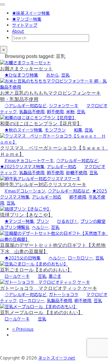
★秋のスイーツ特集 (23, 130)
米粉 (70, 111)
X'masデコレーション (24, 191)
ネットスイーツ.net (56, 358)
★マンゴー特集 (26, 19)
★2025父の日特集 (22, 258)
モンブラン (55, 130)
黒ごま (55, 276)
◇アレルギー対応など (25, 105)
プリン (42, 221)
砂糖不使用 (76, 172)
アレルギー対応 (61, 166)
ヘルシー (40, 227)
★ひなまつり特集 (21, 75)
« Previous (23, 329)
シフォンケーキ (63, 105)
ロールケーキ (17, 276)
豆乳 (65, 75)
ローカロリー (80, 258)
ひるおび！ (67, 221)
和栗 (78, 130)
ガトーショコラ (63, 294)
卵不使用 (55, 111)
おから (52, 75)
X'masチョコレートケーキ (29, 160)
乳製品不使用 (31, 111)
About (18, 31)
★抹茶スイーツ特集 (31, 13)
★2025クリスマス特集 (22, 166)
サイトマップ (24, 25)
